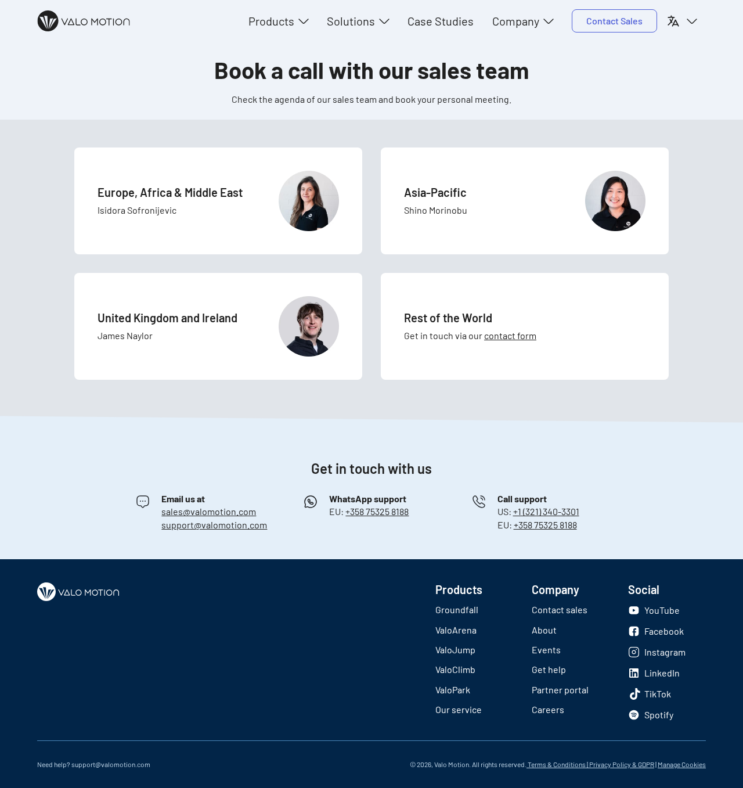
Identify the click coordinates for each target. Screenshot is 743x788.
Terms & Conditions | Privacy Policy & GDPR (590, 764)
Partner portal (560, 689)
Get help (549, 669)
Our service (458, 709)
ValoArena (456, 629)
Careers (548, 709)
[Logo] (83, 20)
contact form (510, 335)
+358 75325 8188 (377, 511)
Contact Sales (614, 20)
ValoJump (455, 649)
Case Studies (440, 21)
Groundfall (456, 609)
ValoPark (452, 689)
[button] (278, 21)
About (544, 629)
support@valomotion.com (214, 524)
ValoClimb (455, 669)
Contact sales (559, 609)
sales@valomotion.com (208, 511)
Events (546, 649)
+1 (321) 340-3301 (546, 511)
